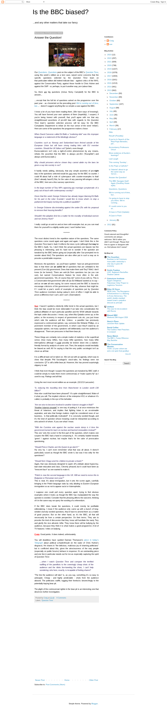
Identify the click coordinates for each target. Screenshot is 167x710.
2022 (109, 58)
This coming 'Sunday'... (118, 162)
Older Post (93, 680)
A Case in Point (115, 216)
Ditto (111, 132)
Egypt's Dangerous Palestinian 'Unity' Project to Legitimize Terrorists (117, 283)
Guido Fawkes (113, 270)
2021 (109, 62)
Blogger (94, 704)
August (112, 108)
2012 (109, 224)
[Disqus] (66, 643)
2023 (109, 55)
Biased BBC (112, 315)
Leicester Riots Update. (116, 323)
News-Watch (112, 336)
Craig (111, 41)
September (114, 104)
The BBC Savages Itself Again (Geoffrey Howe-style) (119, 183)
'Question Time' (47, 600)
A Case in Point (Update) (119, 212)
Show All (127, 354)
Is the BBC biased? (61, 12)
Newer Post (40, 680)
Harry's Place (113, 321)
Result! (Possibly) (116, 136)
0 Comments (61, 598)
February (113, 129)
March (112, 125)
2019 (109, 69)
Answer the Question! (118, 177)
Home (66, 680)
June (111, 115)
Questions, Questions (47, 72)
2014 (109, 87)
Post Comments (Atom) (55, 684)
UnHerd (110, 307)
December (114, 93)
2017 (109, 76)
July (111, 111)
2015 (109, 83)
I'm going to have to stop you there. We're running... (119, 200)
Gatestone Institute (115, 278)
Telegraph (38, 543)
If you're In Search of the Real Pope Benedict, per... (119, 141)
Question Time (92, 72)
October (113, 100)
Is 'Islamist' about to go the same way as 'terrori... (118, 171)
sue (110, 44)
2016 (109, 80)
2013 (109, 90)
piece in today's (91, 540)
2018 (109, 72)
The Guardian (113, 257)
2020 (109, 65)
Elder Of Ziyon (113, 289)
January (113, 220)
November (114, 97)
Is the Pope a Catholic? (118, 166)
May (111, 118)
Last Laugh (113, 159)
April (111, 122)
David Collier (112, 327)
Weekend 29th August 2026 (117, 317)
